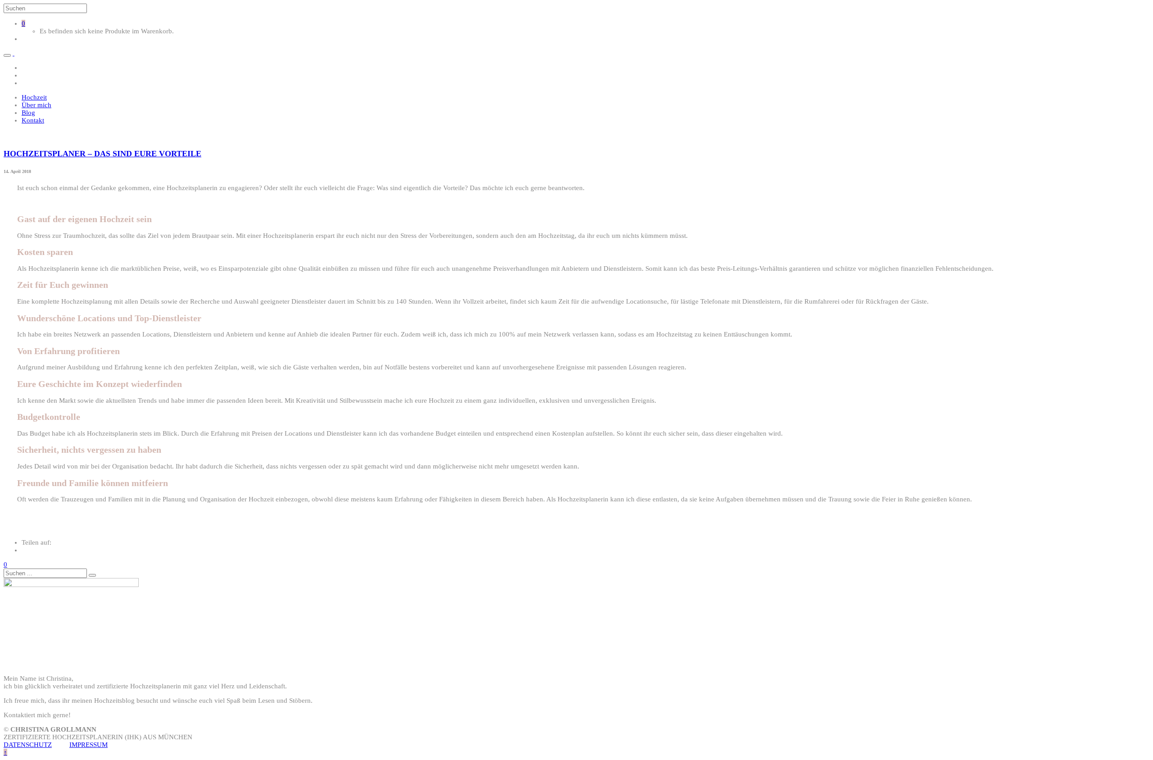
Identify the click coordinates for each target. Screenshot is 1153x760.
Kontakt (33, 120)
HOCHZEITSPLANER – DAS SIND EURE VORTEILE (102, 153)
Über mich (36, 105)
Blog (28, 112)
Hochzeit (34, 97)
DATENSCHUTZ (28, 744)
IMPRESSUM (88, 744)
